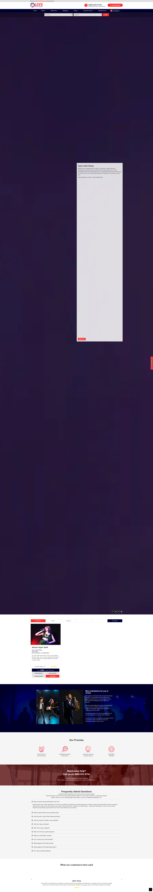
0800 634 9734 (82, 774)
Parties (76, 10)
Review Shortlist (52, 673)
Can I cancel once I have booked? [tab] (43, 839)
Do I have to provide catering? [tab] (42, 851)
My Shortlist (116, 10)
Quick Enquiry (116, 5)
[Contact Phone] (86, 5)
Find (106, 14)
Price (53, 620)
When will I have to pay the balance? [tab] (44, 832)
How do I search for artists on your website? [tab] (46, 820)
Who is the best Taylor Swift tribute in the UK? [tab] (46, 802)
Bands (43, 10)
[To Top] (150, 889)
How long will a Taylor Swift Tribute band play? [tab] (47, 816)
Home (35, 10)
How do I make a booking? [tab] (41, 824)
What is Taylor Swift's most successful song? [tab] (46, 813)
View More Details (39, 676)
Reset (115, 620)
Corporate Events (88, 10)
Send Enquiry (53, 676)
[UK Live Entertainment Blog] (121, 611)
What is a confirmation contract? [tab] (43, 835)
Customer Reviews (39, 666)
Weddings (65, 10)
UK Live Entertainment (41, 1)
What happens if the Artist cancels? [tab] (44, 843)
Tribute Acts (54, 10)
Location (68, 620)
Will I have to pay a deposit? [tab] (42, 828)
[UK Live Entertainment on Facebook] (113, 611)
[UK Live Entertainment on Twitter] (116, 611)
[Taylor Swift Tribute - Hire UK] (36, 5)
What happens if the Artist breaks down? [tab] (45, 847)
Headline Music (102, 10)
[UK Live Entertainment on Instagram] (118, 611)
